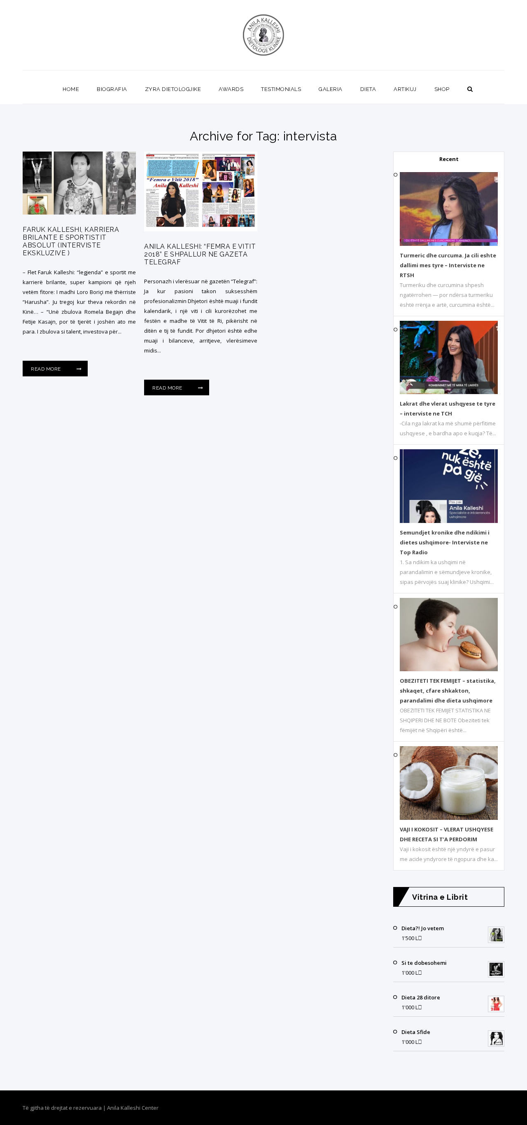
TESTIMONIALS (281, 89)
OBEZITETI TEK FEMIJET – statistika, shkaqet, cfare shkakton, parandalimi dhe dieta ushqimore (448, 690)
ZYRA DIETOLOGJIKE (173, 89)
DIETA (368, 89)
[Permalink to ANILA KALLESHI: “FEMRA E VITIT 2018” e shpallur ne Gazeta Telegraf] (200, 229)
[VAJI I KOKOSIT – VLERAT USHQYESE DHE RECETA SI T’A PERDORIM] (449, 818)
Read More (46, 369)
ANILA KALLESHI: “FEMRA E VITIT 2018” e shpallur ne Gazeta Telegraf (200, 254)
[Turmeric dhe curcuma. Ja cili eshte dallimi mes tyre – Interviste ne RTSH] (449, 243)
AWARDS (231, 89)
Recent (449, 159)
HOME (71, 89)
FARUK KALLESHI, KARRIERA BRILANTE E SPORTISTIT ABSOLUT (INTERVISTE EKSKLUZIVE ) (71, 241)
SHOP (442, 89)
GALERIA (331, 89)
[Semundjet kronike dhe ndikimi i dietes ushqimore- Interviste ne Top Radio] (449, 521)
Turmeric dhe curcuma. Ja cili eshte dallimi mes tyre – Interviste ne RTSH (448, 265)
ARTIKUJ (405, 89)
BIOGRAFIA (112, 89)
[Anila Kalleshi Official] (263, 35)
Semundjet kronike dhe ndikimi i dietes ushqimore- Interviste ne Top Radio (445, 542)
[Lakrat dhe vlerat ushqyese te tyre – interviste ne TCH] (449, 392)
